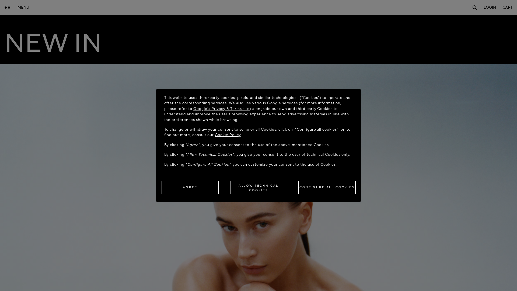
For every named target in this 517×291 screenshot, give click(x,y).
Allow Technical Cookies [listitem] (259, 188)
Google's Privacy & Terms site (221, 108)
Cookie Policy (228, 135)
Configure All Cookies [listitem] (326, 187)
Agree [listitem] (190, 187)
